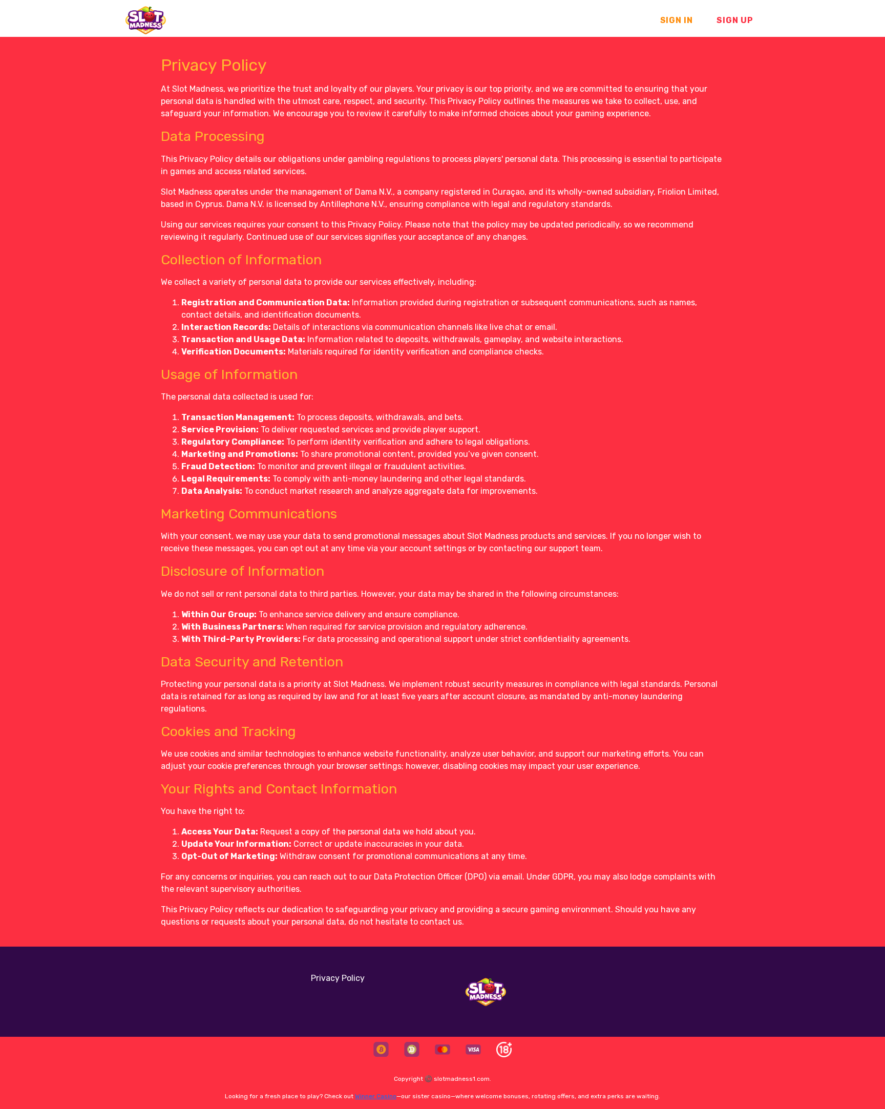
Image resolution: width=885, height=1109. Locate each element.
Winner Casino (375, 1096)
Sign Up (735, 20)
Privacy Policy (338, 978)
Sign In (676, 20)
